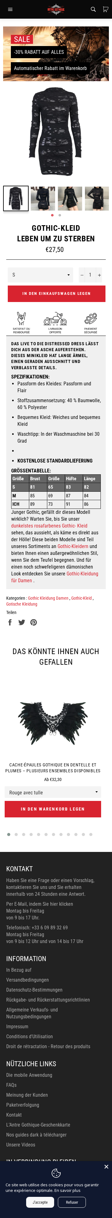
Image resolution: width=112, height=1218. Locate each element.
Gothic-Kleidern (73, 546)
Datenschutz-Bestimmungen (34, 990)
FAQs (11, 1085)
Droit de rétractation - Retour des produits (48, 1046)
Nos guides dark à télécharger (36, 1135)
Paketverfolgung (22, 1105)
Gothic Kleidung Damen (48, 598)
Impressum (17, 1027)
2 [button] (60, 215)
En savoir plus (67, 1190)
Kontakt (14, 1115)
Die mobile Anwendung (29, 1075)
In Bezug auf (18, 970)
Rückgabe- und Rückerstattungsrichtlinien (48, 1000)
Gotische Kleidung (21, 604)
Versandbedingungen (27, 980)
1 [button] (52, 215)
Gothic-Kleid (82, 598)
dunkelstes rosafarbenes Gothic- (43, 526)
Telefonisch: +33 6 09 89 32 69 (37, 928)
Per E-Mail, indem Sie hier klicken (39, 904)
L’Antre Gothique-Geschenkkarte (38, 1125)
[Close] (106, 1167)
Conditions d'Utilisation (29, 1036)
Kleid (82, 526)
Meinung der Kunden (27, 1095)
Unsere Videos (20, 1145)
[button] (8, 834)
